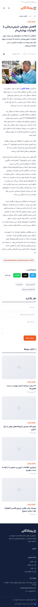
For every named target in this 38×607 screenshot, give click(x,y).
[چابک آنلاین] (28, 8)
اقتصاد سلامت (31, 22)
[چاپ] (4, 54)
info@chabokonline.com (28, 588)
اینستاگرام (30, 565)
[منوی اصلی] (4, 8)
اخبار (30, 16)
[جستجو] (9, 8)
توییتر (25, 275)
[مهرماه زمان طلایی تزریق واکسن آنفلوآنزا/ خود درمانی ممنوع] (19, 490)
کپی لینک (7, 275)
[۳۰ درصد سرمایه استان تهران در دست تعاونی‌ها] (19, 367)
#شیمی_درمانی (30, 284)
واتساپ (17, 275)
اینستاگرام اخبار (28, 572)
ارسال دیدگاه (30, 338)
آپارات (31, 568)
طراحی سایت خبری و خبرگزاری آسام (24, 604)
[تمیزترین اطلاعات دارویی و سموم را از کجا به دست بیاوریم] (19, 449)
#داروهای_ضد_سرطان (28, 289)
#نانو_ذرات (19, 284)
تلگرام (32, 275)
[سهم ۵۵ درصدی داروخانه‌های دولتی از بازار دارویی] (19, 408)
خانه (35, 16)
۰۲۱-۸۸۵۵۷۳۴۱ (30, 591)
